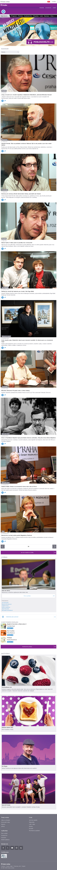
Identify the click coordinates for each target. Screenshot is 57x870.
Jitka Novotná (5, 608)
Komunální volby (5, 822)
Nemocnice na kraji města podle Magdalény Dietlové (16, 535)
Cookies (3, 866)
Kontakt (31, 828)
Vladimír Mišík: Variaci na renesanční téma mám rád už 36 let (19, 486)
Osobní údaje (9, 866)
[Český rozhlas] (5, 1)
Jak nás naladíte (33, 820)
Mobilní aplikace (5, 839)
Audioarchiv (48, 7)
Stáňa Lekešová (6, 607)
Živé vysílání (4, 833)
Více (53, 16)
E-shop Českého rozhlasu (9, 622)
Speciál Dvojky (6, 805)
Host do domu (6, 590)
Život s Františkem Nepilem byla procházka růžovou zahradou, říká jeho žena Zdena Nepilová (28, 437)
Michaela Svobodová (7, 610)
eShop (3, 826)
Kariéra (31, 826)
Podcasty (3, 837)
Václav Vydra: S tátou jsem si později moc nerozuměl (16, 242)
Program (41, 7)
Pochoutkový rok (7, 687)
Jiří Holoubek (5, 602)
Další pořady (5, 653)
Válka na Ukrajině (5, 820)
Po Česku (4, 766)
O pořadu (4, 557)
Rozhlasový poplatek (34, 830)
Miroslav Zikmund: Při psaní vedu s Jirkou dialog (15, 390)
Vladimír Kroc (5, 605)
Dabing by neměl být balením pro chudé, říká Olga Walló (17, 291)
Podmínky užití (17, 866)
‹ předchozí (3, 547)
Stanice (3, 824)
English (23, 866)
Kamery (54, 7)
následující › (54, 547)
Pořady (20, 16)
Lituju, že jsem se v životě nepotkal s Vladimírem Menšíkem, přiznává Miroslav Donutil (26, 94)
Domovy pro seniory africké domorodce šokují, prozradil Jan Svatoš (21, 193)
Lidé (41, 16)
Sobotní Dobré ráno (7, 727)
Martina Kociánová (6, 604)
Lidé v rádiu (32, 824)
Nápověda (31, 822)
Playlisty (36, 16)
